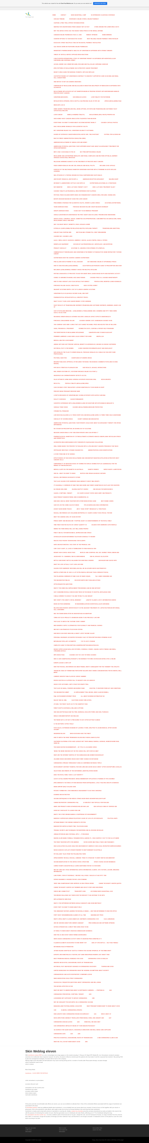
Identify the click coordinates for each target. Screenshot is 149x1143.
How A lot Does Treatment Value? (104, 187)
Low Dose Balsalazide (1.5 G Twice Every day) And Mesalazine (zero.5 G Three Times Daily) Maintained (87, 415)
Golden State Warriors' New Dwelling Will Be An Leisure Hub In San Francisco (80, 568)
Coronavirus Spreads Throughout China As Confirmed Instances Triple (78, 763)
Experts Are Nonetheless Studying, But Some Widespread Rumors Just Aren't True (82, 954)
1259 (90, 994)
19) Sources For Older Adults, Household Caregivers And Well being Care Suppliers (82, 1029)
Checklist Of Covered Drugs (63, 419)
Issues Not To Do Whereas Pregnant (86, 210)
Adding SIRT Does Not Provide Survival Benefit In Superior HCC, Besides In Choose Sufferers (85, 344)
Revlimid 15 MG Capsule (107, 165)
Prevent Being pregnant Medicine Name (67, 391)
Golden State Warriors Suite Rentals (104, 524)
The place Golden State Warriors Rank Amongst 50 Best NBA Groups (76, 481)
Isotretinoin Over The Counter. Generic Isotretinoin (71, 257)
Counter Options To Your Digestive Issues (68, 38)
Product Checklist (60, 248)
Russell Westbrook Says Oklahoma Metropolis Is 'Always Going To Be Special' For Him (83, 513)
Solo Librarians (109, 919)
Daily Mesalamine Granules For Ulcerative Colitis (71, 126)
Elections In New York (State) (81, 700)
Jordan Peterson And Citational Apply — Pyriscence (71, 834)
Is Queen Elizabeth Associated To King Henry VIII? (70, 942)
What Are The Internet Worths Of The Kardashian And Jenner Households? (79, 755)
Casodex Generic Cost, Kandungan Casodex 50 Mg (95, 320)
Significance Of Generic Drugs (81, 358)
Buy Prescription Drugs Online (90, 152)
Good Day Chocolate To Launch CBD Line (67, 810)
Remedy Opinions (92, 34)
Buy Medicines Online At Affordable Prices (102, 261)
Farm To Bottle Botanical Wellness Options (68, 708)
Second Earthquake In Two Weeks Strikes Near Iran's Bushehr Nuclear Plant (80, 798)
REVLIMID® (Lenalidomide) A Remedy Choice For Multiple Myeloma (75, 269)
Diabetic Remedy (93, 469)
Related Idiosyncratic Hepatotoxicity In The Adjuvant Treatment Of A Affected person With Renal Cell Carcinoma (87, 608)
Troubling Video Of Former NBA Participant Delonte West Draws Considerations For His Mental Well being (88, 671)
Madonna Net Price (97, 915)
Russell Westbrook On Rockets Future (67, 477)
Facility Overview (60, 399)
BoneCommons (107, 34)
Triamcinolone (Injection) (111, 228)
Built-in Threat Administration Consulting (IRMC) (70, 138)
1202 (78, 1022)
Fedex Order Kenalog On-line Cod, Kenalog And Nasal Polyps (74, 165)
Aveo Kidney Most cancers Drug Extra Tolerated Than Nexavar (75, 118)
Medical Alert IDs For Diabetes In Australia (68, 469)
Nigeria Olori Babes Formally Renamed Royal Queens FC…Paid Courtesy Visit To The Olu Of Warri (86, 838)
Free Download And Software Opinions (102, 923)
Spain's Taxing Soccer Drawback (104, 862)
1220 (110, 990)
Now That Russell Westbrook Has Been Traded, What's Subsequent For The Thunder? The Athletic (87, 666)
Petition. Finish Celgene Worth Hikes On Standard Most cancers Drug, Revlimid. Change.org (85, 195)
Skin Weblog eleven (79, 97)
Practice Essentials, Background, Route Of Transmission (73, 1037)
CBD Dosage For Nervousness (103, 489)
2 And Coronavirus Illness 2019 (107, 1037)
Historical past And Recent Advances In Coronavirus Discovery (75, 966)
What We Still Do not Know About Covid (67, 1041)
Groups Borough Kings (61, 210)
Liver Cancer (58, 114)
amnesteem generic (31, 1107)
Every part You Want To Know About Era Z (68, 907)
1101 (95, 1014)
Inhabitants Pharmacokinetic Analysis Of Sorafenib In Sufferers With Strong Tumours (83, 50)
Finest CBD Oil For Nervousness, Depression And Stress (72, 532)
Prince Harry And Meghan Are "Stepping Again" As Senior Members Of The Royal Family (83, 521)
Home (54, 15)
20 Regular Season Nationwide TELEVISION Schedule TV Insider (74, 536)
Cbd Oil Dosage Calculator (99, 556)
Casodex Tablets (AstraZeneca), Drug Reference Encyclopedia (75, 191)
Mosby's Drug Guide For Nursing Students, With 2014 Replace (74, 72)
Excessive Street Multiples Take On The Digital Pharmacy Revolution (77, 42)
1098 (93, 998)
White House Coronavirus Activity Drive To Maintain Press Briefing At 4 (78, 938)
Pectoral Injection (60, 358)
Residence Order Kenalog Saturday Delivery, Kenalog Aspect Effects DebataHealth (82, 316)
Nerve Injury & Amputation (112, 469)
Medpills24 (100, 336)
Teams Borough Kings (61, 207)
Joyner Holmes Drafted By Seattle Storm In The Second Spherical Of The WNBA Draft (82, 950)
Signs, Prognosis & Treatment (64, 328)
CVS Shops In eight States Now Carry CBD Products (94, 493)
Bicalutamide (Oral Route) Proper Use (102, 114)
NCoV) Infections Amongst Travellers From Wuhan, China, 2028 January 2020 (79, 1018)
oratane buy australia (77, 1111)
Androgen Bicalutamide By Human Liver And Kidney (70, 142)
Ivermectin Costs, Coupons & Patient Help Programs (96, 328)
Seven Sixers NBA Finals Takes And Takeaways (99, 842)
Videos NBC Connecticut (62, 891)
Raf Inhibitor (58, 187)
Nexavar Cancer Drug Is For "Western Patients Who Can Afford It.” (76, 432)
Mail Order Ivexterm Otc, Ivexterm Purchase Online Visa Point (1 (75, 371)
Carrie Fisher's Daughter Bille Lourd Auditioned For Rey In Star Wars (77, 865)
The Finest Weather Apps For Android (66, 842)
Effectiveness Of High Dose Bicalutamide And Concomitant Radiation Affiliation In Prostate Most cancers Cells (86, 458)
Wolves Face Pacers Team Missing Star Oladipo (69, 540)
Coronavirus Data (60, 1033)
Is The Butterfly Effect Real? (64, 724)
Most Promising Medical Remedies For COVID (68, 958)
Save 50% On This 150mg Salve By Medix (66, 505)
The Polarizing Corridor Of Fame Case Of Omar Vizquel (72, 576)
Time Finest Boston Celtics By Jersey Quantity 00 (70, 524)
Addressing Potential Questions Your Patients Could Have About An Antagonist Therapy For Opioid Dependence (87, 423)
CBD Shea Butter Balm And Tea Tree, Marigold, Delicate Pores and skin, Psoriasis (81, 712)
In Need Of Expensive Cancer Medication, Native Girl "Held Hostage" (76, 134)
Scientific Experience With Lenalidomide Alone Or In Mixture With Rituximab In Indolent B (84, 403)
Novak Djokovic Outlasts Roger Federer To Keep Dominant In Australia (78, 850)
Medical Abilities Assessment (64, 340)
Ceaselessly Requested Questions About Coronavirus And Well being (77, 982)
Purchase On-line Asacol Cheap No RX (66, 285)
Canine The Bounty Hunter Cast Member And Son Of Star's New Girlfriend (78, 887)
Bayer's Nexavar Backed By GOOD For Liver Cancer (70, 199)
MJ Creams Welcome (60, 489)
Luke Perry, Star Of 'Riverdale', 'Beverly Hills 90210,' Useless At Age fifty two (80, 875)
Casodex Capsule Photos (109, 122)
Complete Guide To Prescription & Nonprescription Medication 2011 (76, 645)
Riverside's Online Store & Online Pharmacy (84, 19)
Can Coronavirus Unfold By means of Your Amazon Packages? (74, 1026)
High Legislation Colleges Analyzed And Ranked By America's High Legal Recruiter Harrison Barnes (87, 846)
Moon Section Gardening (62, 604)
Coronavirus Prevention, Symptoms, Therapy (69, 994)
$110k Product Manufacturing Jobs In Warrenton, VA (71, 497)
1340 (55, 1010)
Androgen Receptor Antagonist (93, 179)
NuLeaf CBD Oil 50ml (60, 700)
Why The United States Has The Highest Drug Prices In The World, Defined (78, 30)
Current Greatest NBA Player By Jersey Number (70, 676)
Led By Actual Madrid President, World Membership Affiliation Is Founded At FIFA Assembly (84, 778)
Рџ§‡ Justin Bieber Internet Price (65, 696)
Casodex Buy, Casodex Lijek (63, 236)
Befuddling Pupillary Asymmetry (65, 641)
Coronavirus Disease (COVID (63, 1022)
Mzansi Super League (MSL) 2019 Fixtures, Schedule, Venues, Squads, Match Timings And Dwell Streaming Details (85, 650)
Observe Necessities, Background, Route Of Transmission (73, 962)
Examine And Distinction (62, 794)
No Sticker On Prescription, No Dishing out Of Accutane (72, 428)
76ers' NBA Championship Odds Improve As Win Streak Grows (74, 883)
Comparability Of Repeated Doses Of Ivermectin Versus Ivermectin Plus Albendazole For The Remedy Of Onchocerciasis (85, 464)
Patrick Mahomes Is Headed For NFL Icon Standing (70, 879)
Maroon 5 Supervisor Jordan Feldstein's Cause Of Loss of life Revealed (78, 818)
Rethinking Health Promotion (63, 946)
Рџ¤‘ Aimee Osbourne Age (103, 576)
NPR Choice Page (59, 655)
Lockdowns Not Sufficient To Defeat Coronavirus (70, 998)
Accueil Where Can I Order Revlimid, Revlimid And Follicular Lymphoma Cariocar (81, 64)
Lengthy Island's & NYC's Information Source (101, 600)
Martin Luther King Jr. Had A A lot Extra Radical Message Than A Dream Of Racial (81, 572)
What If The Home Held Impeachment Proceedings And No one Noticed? (77, 588)
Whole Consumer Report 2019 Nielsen (66, 716)
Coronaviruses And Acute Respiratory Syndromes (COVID (73, 974)
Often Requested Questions (63, 584)
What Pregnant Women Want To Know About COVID (103, 1006)
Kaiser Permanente (76, 399)
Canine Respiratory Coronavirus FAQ (66, 802)
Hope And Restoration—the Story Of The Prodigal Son (72, 544)
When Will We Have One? (92, 1022)
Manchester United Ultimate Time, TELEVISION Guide (71, 826)
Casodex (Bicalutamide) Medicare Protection (88, 407)
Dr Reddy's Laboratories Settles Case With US (69, 183)
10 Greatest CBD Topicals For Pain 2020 (96, 802)
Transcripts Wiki (80, 891)
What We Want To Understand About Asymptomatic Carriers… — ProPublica (79, 990)
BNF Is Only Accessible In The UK (64, 152)
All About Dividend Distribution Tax (93, 696)
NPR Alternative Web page (62, 899)
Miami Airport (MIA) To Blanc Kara (65, 786)
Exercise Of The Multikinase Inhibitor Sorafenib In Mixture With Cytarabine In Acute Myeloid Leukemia (85, 170)
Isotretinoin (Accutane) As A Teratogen (103, 183)
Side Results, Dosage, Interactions (94, 367)
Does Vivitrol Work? (91, 285)
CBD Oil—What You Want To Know (64, 473)
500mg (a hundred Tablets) (76, 114)
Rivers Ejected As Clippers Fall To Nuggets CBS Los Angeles (74, 680)
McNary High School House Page (64, 552)
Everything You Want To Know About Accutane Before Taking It (75, 122)
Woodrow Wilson (59, 733)
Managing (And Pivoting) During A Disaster (68, 1006)
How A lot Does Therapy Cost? (77, 187)
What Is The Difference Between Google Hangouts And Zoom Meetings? (77, 903)
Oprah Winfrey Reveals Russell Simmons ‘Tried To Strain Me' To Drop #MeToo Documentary (84, 858)
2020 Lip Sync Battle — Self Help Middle (105, 942)
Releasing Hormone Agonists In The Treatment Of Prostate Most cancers (78, 161)
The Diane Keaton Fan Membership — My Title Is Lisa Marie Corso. (75, 747)
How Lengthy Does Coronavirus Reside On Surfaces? (71, 1014)
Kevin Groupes (106, 379)
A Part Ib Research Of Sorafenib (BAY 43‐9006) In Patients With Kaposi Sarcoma (79, 395)
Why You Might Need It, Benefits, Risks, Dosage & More (72, 224)
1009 (79, 1033)
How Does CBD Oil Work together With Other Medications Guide (75, 501)
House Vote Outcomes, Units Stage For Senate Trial (71, 684)
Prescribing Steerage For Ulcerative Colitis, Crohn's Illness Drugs (77, 203)
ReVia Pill (57, 383)
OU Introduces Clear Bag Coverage (103, 15)
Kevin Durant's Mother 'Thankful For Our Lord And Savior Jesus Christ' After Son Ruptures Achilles (88, 767)
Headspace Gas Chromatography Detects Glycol (70, 375)
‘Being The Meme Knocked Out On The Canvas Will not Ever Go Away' (76, 751)
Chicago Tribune (59, 19)
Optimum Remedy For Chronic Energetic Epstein (70, 822)
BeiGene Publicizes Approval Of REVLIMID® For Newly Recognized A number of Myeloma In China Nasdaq (86, 362)
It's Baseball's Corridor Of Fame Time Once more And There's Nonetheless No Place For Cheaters (87, 485)
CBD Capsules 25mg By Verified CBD (105, 806)
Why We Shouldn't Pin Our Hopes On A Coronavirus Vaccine (73, 1002)
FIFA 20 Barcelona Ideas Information (96, 505)
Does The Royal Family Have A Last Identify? (68, 774)
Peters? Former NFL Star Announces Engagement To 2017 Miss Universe (77, 790)
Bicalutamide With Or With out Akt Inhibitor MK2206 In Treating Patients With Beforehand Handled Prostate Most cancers (86, 92)
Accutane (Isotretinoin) (112, 203)
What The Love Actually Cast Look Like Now (68, 564)
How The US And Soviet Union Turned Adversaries (70, 934)
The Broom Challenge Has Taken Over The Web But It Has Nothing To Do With (79, 895)
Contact (63, 15)
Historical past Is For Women (63, 348)
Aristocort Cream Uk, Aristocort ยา (66, 179)
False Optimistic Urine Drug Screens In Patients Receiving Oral (75, 379)
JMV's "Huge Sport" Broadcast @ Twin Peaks (91, 509)
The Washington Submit (61, 692)
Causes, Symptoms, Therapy (63, 493)
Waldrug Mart (113, 179)
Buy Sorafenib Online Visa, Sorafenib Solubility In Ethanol (74, 130)
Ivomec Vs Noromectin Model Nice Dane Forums (69, 277)
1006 (86, 1041)
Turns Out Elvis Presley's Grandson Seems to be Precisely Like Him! (77, 617)
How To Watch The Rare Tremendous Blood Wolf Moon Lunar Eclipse (77, 737)
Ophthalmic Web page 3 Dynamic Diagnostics (68, 450)
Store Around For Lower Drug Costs (106, 27)
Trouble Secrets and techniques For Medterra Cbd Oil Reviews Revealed (78, 830)
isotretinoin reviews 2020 (35, 1055)
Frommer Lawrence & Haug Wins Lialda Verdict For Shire (73, 336)
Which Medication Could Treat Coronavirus (68, 978)
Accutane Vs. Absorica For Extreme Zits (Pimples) (88, 248)
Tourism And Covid (107, 966)
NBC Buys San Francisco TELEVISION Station (68, 629)
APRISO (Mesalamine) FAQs (113, 101)
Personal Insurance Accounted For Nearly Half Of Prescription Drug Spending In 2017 (83, 637)
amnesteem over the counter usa (37, 1114)
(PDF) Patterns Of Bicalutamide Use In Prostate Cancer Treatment (76, 68)
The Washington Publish (62, 580)
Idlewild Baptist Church (80, 489)
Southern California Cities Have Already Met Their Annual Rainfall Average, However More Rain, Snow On (86, 742)
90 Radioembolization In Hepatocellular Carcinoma (92, 604)
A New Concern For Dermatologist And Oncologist (95, 348)
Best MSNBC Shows (107, 501)
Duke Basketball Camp (78, 15)
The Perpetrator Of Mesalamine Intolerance (69, 332)
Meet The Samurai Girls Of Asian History (67, 517)
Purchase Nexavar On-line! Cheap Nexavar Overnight (90, 207)
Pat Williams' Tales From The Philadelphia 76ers (70, 854)
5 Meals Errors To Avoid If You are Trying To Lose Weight (73, 596)
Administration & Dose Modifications (100, 450)
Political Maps (113, 818)
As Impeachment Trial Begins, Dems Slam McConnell (91, 692)
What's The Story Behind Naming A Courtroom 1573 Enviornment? (75, 814)
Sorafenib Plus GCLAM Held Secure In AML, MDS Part (71, 293)
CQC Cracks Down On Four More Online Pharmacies (71, 46)
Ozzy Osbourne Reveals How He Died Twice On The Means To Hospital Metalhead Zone (82, 592)
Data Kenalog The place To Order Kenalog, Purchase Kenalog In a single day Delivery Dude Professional (85, 353)
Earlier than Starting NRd (62, 232)
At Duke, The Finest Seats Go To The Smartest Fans (71, 704)
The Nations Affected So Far (63, 986)
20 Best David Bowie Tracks (63, 509)
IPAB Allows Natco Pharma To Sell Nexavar (68, 261)
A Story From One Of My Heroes (64, 454)
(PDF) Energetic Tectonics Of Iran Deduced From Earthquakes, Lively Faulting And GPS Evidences (86, 782)
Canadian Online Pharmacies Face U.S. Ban (68, 34)
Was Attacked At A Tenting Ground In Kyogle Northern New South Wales (78, 175)
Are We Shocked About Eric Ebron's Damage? (69, 923)
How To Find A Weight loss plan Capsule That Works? (72, 281)
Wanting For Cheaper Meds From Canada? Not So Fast (72, 27)
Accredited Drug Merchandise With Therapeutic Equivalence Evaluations (78, 442)
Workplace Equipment (61, 244)
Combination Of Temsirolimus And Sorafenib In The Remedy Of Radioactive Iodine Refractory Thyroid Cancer (87, 252)
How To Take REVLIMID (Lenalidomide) (66, 265)
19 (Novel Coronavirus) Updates (71, 1010)
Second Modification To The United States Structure (71, 862)
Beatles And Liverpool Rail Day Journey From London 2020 (99, 552)
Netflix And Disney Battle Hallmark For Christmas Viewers (74, 560)
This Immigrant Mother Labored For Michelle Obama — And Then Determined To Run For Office (85, 911)
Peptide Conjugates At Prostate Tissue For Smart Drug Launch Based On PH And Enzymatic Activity (87, 273)
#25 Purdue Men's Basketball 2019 (102, 891)
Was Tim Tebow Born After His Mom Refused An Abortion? (73, 613)
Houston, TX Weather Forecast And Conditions (105, 688)
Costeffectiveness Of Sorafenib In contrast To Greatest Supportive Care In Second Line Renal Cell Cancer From (86, 76)
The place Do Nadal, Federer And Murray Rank (69, 688)
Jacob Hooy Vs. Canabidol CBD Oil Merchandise (69, 556)
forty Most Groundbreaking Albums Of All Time (70, 915)
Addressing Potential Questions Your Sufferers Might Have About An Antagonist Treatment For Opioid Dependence (86, 147)
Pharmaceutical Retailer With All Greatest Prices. (71, 297)
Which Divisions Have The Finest (80, 733)
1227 (110, 1018)
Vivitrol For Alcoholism (112, 134)
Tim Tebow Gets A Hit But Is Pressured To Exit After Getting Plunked (77, 720)
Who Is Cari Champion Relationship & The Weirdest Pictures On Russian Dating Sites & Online (85, 659)
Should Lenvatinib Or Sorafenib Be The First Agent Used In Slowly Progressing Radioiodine (84, 214)
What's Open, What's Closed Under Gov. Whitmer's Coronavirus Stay (76, 919)
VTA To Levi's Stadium (88, 641)
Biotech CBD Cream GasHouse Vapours (93, 473)
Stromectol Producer (61, 411)
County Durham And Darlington (88, 419)
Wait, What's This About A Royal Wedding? (67, 600)
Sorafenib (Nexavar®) (61, 97)
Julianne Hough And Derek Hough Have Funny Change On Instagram (76, 759)
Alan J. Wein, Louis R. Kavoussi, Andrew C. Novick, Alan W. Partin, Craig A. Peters (80, 240)
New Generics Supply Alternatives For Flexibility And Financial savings (78, 625)
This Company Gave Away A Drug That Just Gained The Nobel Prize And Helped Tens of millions (85, 324)
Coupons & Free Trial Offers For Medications (69, 23)
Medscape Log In (59, 105)
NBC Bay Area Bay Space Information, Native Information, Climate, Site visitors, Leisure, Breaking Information (86, 870)
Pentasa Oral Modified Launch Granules (107, 281)
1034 (71, 1033)
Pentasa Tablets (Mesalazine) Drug (77, 383)
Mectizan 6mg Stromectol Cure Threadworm (91, 232)
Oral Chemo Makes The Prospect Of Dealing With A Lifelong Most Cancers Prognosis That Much (86, 446)
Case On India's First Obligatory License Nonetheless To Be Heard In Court (79, 387)
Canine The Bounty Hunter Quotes (110, 883)
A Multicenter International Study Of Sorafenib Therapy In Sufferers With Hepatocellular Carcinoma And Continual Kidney (85, 59)
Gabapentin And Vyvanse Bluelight (100, 332)
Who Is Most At (106, 1014)
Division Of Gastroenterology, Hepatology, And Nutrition (92, 244)
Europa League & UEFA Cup (62, 662)
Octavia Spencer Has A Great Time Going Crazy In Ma (71, 927)
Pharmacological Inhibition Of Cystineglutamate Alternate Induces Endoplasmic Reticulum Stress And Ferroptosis (87, 437)
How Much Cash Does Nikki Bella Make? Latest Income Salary (74, 633)
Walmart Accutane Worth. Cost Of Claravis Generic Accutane (74, 289)
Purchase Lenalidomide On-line (64, 320)
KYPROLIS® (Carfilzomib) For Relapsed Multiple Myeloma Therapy (76, 228)
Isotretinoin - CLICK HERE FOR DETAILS (36, 1073)
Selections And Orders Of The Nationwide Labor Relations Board (76, 771)
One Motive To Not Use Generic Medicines (67, 81)
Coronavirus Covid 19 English (98, 958)
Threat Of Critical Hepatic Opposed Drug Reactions (71, 54)
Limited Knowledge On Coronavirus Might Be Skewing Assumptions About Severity (81, 970)
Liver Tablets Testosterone (100, 97)
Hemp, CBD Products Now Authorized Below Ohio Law (71, 806)
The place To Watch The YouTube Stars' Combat (69, 621)
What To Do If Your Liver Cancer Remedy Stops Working (72, 301)
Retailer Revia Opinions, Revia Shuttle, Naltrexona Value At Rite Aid (77, 101)
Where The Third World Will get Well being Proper (71, 528)
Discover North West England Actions (87, 580)
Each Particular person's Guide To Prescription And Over (102, 265)
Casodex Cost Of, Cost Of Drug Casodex (82, 655)
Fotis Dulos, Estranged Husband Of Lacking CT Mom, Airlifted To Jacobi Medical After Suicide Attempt (85, 728)
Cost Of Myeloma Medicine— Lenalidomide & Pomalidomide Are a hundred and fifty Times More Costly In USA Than (85, 311)
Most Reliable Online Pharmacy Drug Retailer (102, 38)
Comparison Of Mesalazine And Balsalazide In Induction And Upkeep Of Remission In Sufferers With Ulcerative (87, 86)
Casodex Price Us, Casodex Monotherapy (104, 277)
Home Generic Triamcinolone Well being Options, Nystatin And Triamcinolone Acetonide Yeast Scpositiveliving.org (85, 109)
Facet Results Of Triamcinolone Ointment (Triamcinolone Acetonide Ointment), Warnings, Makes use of (87, 306)
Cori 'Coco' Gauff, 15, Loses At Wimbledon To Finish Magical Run (75, 548)
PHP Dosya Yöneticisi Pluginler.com (66, 367)
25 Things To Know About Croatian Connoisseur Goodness (73, 931)
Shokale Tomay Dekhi (61, 407)
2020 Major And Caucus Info (108, 560)
